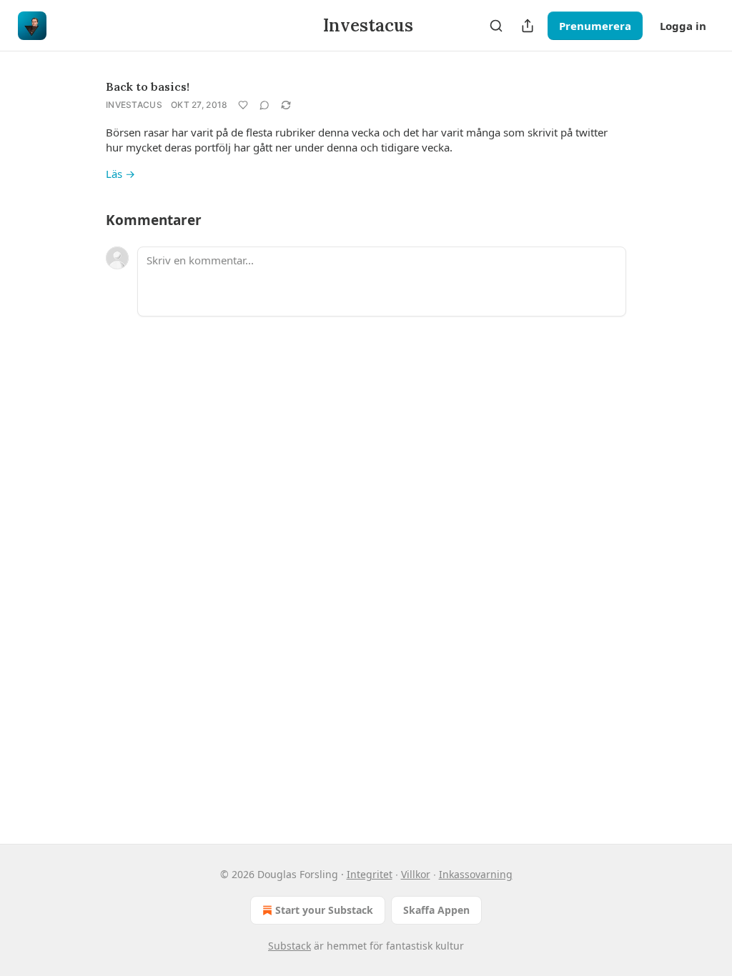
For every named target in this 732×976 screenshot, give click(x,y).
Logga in (683, 26)
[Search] (496, 25)
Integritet (369, 874)
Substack (289, 945)
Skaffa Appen (436, 910)
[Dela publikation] (527, 25)
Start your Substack (324, 910)
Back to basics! (147, 86)
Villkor (415, 874)
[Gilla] (243, 105)
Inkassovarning (476, 874)
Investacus (134, 104)
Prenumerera (595, 26)
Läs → (120, 173)
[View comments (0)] (264, 105)
